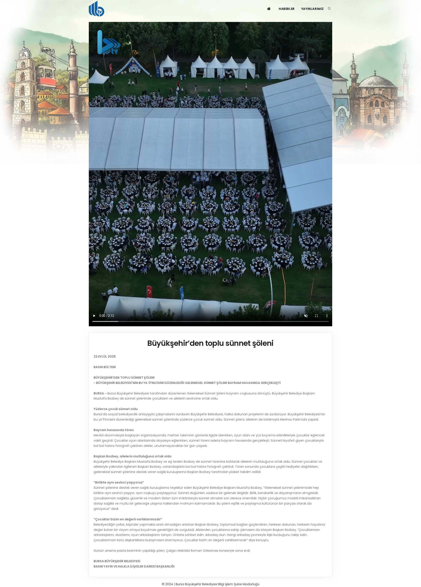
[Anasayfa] (97, 9)
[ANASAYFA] (269, 8)
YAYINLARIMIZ (312, 9)
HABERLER (287, 9)
